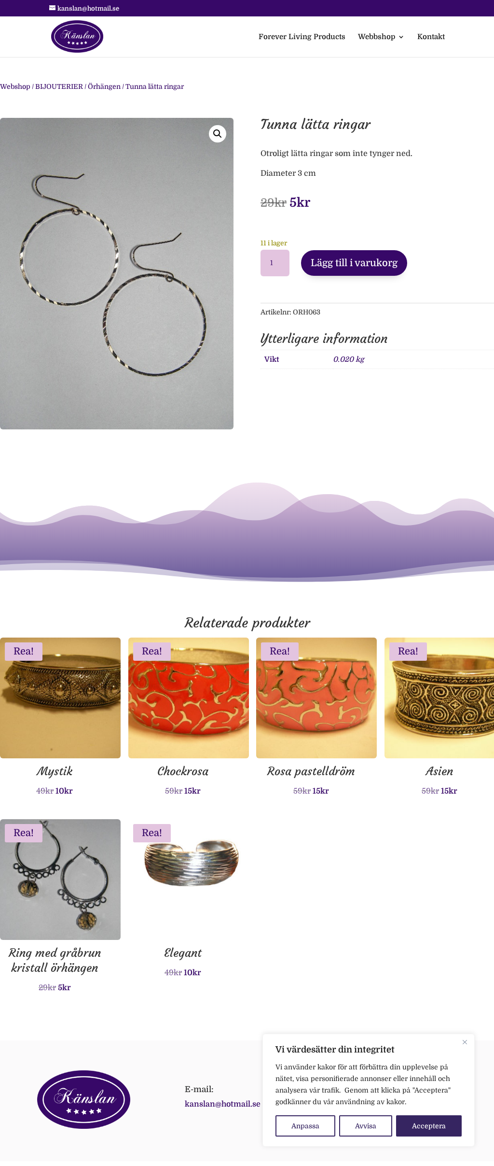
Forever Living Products (302, 37)
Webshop (15, 86)
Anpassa (305, 1126)
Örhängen (104, 86)
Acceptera (429, 1126)
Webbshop (376, 37)
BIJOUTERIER (59, 86)
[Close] (464, 1042)
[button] (217, 133)
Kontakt (431, 37)
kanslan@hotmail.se (223, 1104)
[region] (368, 1090)
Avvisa (365, 1126)
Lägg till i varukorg (354, 263)
